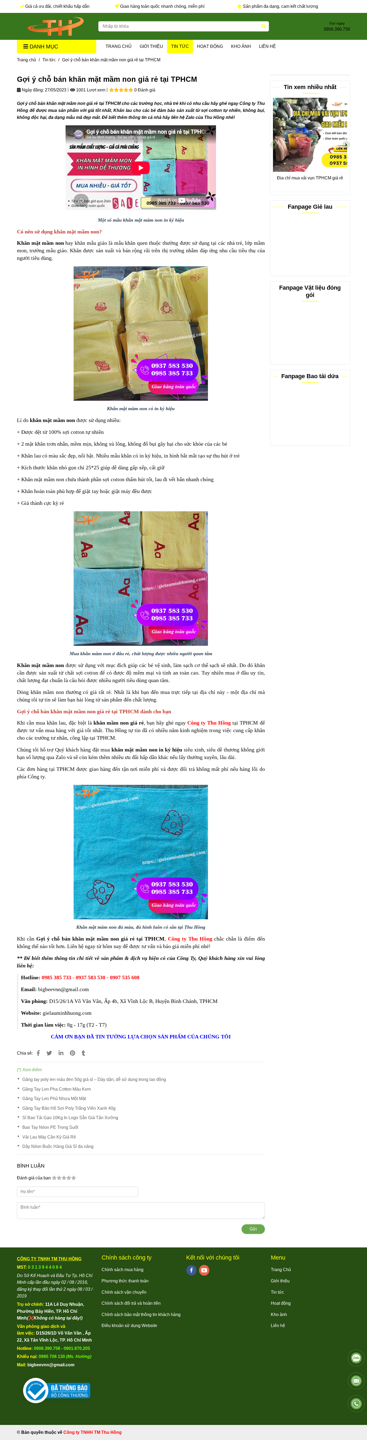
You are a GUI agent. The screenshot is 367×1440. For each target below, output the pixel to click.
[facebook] (191, 1270)
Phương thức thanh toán (125, 1281)
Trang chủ (26, 60)
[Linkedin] (61, 1053)
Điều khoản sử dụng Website (129, 1325)
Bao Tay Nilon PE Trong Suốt (50, 1127)
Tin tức (180, 46)
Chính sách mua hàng (122, 1269)
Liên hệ (267, 46)
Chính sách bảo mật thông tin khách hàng (141, 1314)
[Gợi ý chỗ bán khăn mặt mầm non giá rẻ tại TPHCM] (55, 26)
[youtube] (204, 1270)
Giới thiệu (151, 46)
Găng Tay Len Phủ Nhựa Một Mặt (54, 1098)
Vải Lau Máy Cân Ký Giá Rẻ (49, 1137)
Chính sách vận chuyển (124, 1292)
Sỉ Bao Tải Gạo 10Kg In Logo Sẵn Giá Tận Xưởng (70, 1117)
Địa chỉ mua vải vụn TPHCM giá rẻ (308, 178)
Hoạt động (210, 46)
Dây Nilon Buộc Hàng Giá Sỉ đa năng (57, 1146)
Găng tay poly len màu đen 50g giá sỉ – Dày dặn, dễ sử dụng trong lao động (94, 1079)
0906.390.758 (337, 29)
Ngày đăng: (32, 90)
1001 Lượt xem (90, 90)
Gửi (253, 1229)
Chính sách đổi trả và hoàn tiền (131, 1303)
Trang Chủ (119, 46)
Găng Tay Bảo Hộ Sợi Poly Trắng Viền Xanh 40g (69, 1108)
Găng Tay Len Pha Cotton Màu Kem (56, 1089)
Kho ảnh (241, 46)
